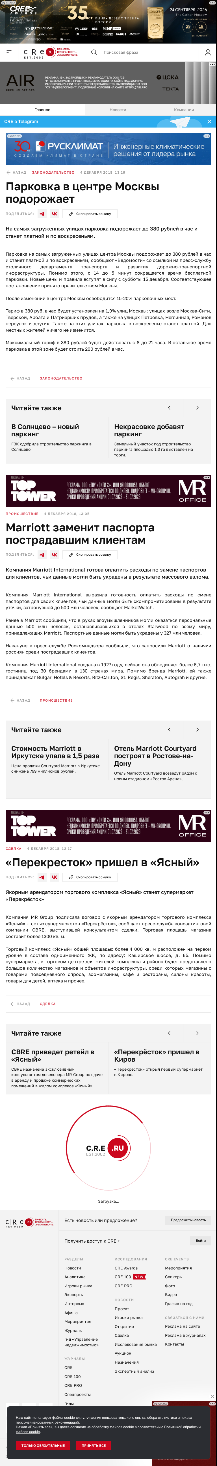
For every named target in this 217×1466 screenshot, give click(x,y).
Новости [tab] (118, 109)
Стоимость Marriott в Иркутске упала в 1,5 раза (55, 752)
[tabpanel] (108, 663)
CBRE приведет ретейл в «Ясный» (52, 1055)
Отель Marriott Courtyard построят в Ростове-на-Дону (155, 756)
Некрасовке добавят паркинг (149, 430)
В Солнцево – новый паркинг (45, 430)
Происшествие (22, 514)
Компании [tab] (184, 109)
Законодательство (53, 172)
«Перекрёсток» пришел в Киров (156, 1055)
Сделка (13, 848)
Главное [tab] (42, 109)
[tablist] (108, 110)
